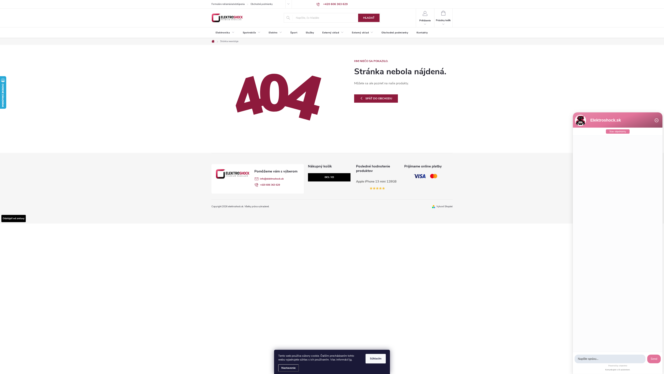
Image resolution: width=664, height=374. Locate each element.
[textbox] (610, 359)
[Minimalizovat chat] (657, 120)
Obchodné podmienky (262, 4)
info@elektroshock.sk (272, 178)
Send (654, 358)
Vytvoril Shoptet (444, 206)
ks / (329, 177)
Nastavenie (288, 368)
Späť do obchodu (378, 98)
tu (350, 360)
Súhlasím (375, 358)
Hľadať (369, 18)
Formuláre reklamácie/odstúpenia (228, 4)
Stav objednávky (617, 131)
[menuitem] (225, 32)
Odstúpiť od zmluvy (13, 218)
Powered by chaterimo (617, 366)
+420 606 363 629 (270, 184)
